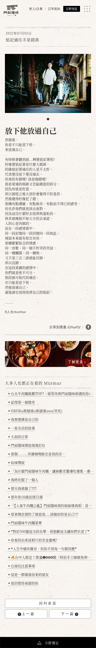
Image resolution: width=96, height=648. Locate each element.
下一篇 (67, 614)
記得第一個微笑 (21, 402)
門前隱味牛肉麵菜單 (25, 522)
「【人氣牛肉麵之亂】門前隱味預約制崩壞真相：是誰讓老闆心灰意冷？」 (51, 505)
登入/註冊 (36, 9)
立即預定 (72, 9)
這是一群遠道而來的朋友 (28, 574)
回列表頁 (48, 603)
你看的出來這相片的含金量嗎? (32, 539)
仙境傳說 (16, 462)
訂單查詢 (54, 9)
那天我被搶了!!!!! (22, 488)
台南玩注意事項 (21, 565)
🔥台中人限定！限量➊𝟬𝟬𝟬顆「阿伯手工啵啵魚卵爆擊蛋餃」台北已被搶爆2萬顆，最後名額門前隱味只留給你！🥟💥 (51, 557)
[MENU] (87, 9)
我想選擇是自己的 (23, 419)
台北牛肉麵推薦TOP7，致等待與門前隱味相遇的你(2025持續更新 (51, 393)
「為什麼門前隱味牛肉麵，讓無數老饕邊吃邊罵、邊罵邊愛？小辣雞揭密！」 (51, 471)
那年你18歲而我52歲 (25, 496)
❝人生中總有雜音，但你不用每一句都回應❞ (42, 548)
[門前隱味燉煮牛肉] (11, 10)
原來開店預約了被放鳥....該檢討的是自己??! (43, 514)
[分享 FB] (88, 327)
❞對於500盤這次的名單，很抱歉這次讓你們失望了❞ (49, 531)
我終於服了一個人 (23, 479)
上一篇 (28, 614)
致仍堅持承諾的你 (23, 583)
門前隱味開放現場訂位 (26, 445)
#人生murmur (15, 312)
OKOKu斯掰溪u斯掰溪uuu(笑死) (35, 410)
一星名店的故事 (21, 428)
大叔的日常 (18, 436)
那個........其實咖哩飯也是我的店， (36, 453)
